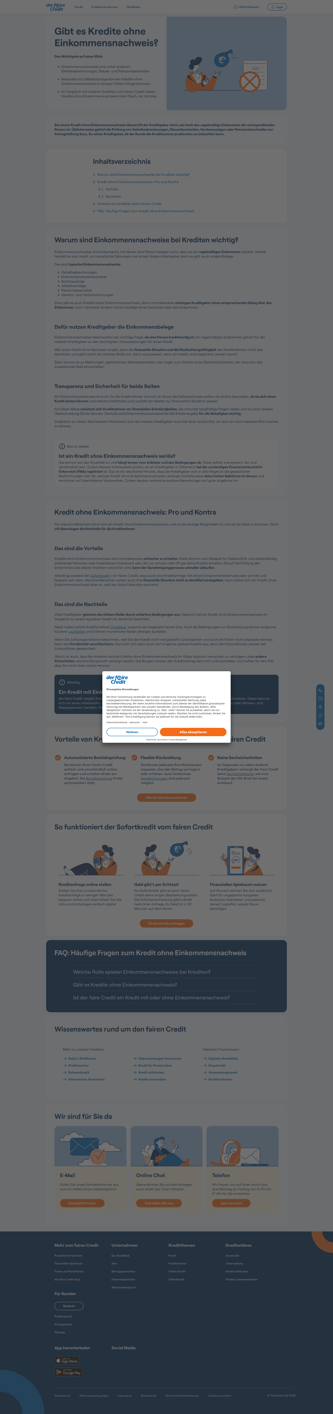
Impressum (134, 722)
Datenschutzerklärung (116, 722)
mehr (145, 722)
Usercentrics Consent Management (172, 740)
